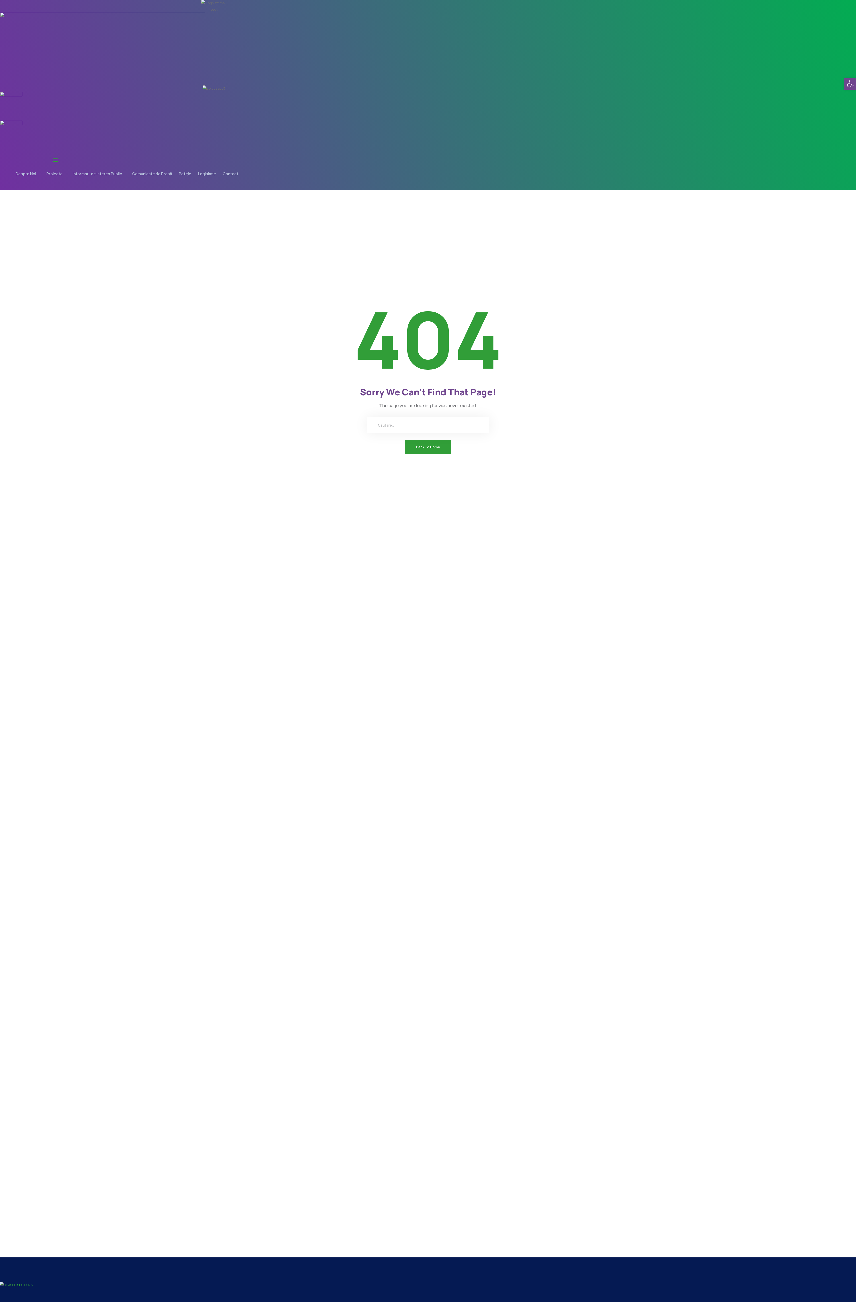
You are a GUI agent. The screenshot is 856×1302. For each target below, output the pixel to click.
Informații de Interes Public (97, 173)
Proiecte (54, 173)
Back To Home (428, 447)
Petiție (185, 173)
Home (414, 226)
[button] (850, 84)
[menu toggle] (55, 160)
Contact (230, 173)
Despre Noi (26, 173)
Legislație (207, 173)
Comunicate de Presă (152, 173)
